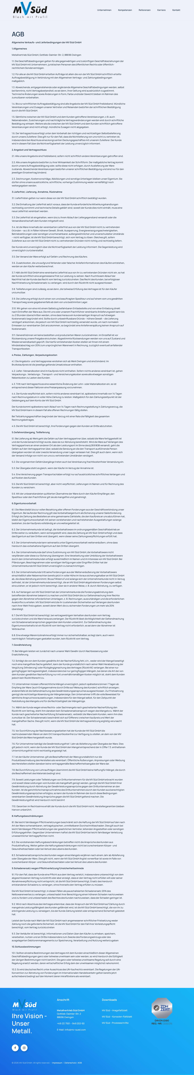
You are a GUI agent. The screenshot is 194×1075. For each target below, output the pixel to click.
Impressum (57, 1062)
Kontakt (176, 10)
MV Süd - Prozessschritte (115, 1022)
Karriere (161, 10)
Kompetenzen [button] (125, 10)
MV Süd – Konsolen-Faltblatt (117, 1016)
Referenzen (145, 10)
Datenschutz (70, 1062)
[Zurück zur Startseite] (30, 10)
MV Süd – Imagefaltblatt (114, 1010)
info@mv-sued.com (75, 1029)
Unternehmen (104, 10)
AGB (80, 1062)
